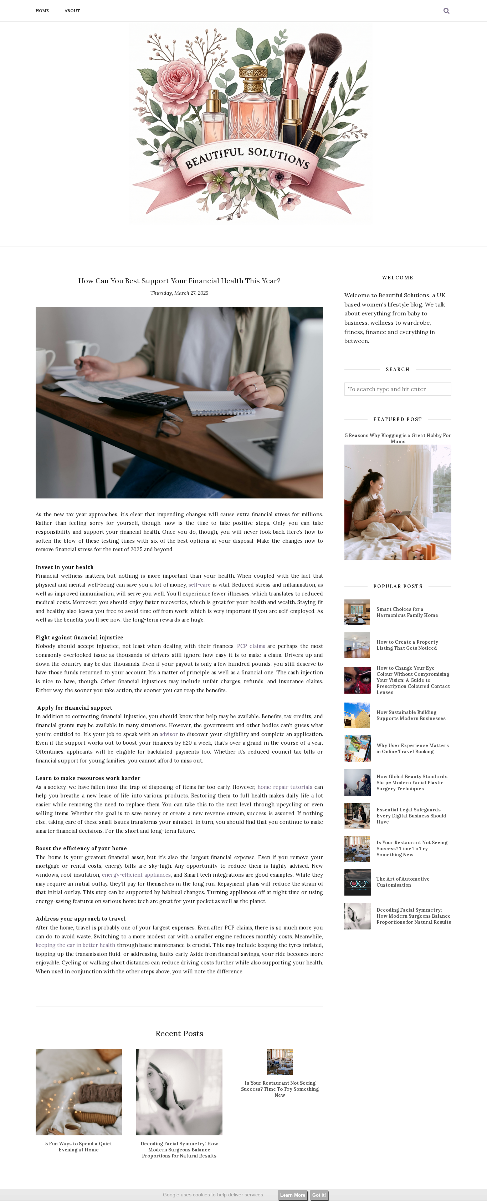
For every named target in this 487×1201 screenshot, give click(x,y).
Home (42, 10)
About (72, 10)
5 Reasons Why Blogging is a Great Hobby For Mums (398, 438)
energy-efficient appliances (135, 874)
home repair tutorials (283, 787)
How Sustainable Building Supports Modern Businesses (411, 715)
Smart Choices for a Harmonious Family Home (407, 612)
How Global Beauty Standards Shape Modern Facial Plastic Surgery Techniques (411, 783)
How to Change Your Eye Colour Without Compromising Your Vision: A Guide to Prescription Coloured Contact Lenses (413, 680)
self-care (200, 584)
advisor (168, 734)
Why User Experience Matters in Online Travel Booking (412, 749)
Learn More (292, 1195)
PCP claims (250, 646)
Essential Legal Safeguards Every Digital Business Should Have (411, 816)
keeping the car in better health (75, 945)
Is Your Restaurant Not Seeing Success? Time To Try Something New (411, 849)
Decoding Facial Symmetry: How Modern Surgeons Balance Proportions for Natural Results (413, 916)
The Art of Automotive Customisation (403, 882)
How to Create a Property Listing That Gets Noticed (407, 645)
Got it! (319, 1195)
